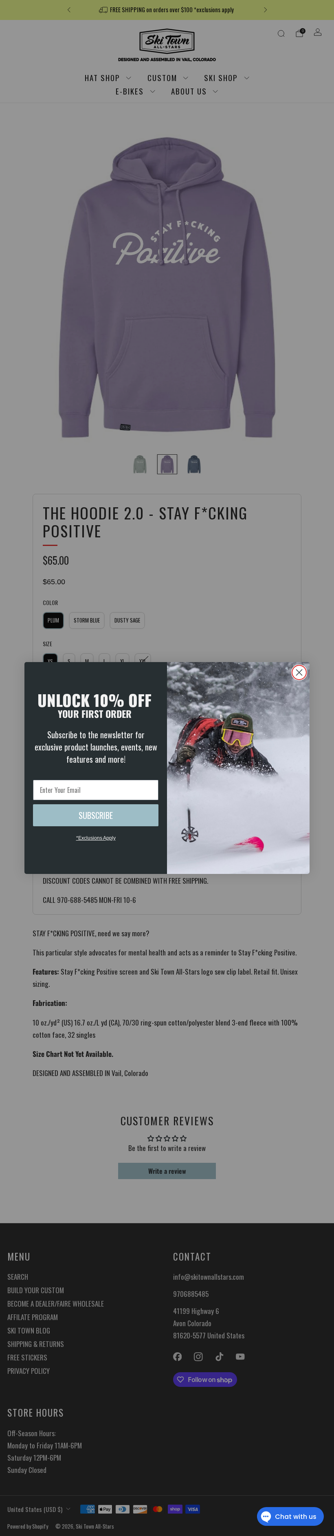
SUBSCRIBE (96, 815)
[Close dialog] (299, 672)
